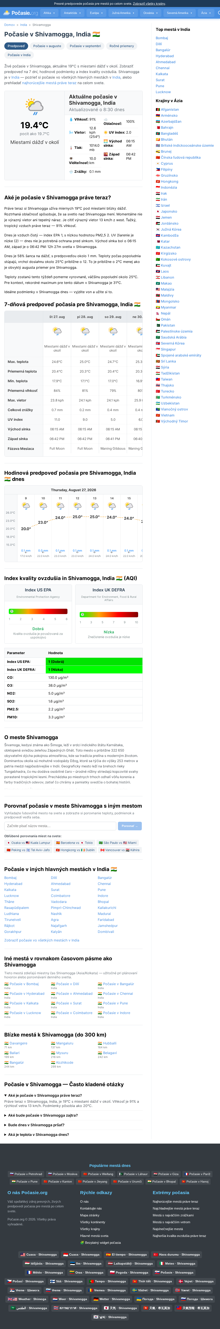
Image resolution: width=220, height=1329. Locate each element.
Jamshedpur (108, 925)
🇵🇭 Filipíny (164, 169)
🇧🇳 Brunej (163, 151)
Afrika (49, 13)
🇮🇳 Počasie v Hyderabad (24, 995)
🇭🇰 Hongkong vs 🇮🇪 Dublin (75, 850)
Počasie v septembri (85, 46)
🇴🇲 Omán (163, 319)
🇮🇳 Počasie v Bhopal (162, 1181)
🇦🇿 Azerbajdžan (169, 121)
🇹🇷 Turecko (165, 391)
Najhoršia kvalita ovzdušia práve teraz (179, 1236)
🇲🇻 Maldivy (165, 295)
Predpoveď (16, 46)
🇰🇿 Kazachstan (168, 247)
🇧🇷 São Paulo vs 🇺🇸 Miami (117, 842)
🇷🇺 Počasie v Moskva (62, 1174)
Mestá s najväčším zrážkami (173, 1215)
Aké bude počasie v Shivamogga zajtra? (43, 1115)
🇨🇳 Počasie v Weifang (98, 1174)
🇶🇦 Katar (163, 241)
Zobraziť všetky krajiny (149, 3)
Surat (55, 889)
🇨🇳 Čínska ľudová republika (178, 157)
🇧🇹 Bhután (164, 139)
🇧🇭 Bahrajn (164, 127)
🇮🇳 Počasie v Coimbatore (71, 1015)
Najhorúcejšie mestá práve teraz (175, 1201)
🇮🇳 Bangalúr (14, 1064)
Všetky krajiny (90, 1229)
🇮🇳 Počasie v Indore (114, 1015)
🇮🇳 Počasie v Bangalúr (116, 986)
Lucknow (11, 895)
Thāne (9, 901)
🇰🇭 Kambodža (167, 235)
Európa (96, 13)
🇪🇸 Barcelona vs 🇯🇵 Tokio (74, 842)
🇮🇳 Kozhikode (62, 1064)
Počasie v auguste (47, 46)
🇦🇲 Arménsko (167, 115)
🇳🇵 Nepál (163, 313)
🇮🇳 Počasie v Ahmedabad (72, 995)
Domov (9, 25)
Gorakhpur (12, 931)
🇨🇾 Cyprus (164, 163)
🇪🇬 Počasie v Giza (166, 1174)
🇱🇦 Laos (162, 271)
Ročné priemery (122, 46)
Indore (103, 895)
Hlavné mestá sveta (94, 1236)
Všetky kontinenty (92, 1222)
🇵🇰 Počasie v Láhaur (133, 1174)
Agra (55, 919)
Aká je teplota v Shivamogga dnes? (38, 1134)
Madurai (104, 913)
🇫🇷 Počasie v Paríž (197, 1174)
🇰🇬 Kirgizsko (166, 253)
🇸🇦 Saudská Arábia (171, 337)
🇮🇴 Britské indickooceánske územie (185, 145)
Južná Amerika (123, 13)
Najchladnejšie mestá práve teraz (176, 1208)
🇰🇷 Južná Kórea (168, 229)
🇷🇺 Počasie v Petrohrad (26, 1174)
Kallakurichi (107, 907)
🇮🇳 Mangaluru (62, 1045)
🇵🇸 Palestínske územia (174, 331)
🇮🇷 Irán (161, 199)
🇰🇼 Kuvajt (163, 265)
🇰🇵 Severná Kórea (170, 343)
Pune (102, 889)
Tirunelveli (12, 919)
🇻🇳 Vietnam (165, 415)
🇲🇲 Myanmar (166, 307)
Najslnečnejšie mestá (168, 1229)
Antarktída (72, 13)
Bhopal (103, 901)
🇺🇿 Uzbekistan (168, 403)
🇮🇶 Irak (161, 193)
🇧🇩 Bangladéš (167, 133)
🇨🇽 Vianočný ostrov (172, 409)
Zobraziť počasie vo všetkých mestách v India (41, 940)
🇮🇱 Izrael (163, 205)
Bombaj (10, 878)
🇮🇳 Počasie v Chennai (115, 995)
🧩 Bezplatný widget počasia (100, 1242)
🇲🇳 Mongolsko (167, 301)
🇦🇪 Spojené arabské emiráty (178, 355)
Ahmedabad (60, 884)
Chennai (104, 884)
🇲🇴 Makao (164, 283)
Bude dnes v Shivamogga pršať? (36, 1125)
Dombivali (106, 931)
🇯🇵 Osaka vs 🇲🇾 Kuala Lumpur (28, 842)
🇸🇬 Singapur (166, 349)
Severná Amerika (179, 13)
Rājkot (9, 925)
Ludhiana (11, 913)
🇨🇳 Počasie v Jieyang (92, 1181)
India (23, 25)
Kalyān (56, 931)
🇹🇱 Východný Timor (172, 421)
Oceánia (151, 13)
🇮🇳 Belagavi (107, 1055)
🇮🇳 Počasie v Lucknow (22, 1015)
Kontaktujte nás (91, 1208)
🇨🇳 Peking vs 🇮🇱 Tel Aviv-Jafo (28, 850)
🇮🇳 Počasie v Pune (113, 1005)
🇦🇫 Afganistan (167, 109)
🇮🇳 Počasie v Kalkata (21, 1005)
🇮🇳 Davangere (15, 1045)
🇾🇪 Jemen (164, 217)
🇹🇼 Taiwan (164, 379)
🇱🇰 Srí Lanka (166, 361)
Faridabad (106, 919)
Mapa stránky (89, 1215)
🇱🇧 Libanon (165, 277)
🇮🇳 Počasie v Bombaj (21, 986)
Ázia (206, 13)
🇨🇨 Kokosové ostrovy (173, 259)
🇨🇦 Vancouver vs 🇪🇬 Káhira (120, 850)
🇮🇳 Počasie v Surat (66, 1005)
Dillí (54, 878)
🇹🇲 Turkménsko (168, 397)
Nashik (56, 913)
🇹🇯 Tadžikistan (168, 373)
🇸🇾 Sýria (162, 367)
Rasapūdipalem (16, 907)
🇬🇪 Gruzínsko (167, 175)
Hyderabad (13, 884)
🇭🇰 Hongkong (167, 181)
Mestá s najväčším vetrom (171, 1222)
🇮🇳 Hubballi (107, 1045)
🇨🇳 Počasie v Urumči (127, 1181)
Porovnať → (130, 826)
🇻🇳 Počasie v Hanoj (195, 1181)
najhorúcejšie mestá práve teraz (49, 83)
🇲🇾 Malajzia (165, 289)
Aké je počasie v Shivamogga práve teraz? (45, 1095)
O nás (84, 1201)
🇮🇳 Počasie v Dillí (65, 986)
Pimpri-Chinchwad (66, 907)
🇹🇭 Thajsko (165, 385)
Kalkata (10, 889)
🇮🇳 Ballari (12, 1055)
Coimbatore (60, 895)
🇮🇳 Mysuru (59, 1055)
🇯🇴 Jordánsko (167, 223)
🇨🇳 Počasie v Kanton (58, 1181)
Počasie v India (19, 55)
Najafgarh (59, 925)
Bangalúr (105, 878)
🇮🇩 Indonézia (166, 187)
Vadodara (59, 901)
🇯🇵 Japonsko (166, 211)
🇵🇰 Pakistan (165, 325)
